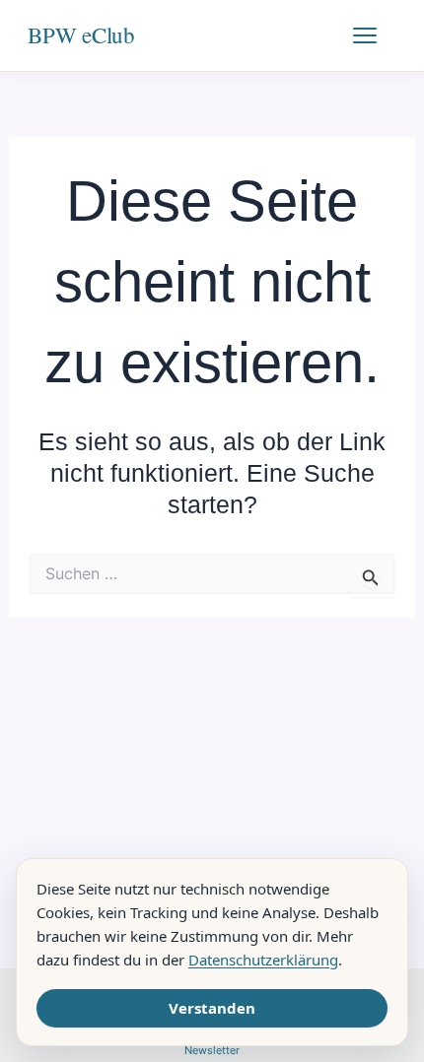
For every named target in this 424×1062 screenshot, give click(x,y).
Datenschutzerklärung (263, 959)
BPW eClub (81, 34)
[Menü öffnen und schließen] (374, 35)
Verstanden (212, 1008)
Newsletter (212, 1050)
